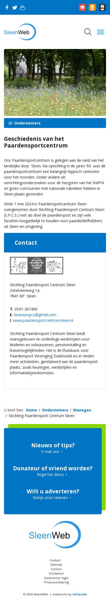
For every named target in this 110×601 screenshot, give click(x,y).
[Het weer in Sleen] (22, 7)
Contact (55, 560)
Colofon (56, 569)
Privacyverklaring (56, 582)
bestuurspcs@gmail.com (35, 314)
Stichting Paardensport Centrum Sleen (41, 415)
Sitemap (56, 564)
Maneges (82, 410)
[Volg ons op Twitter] (14, 7)
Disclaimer (56, 573)
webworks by (70, 594)
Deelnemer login (56, 578)
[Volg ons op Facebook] (6, 7)
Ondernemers (27, 123)
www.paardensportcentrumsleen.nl (43, 320)
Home (31, 410)
